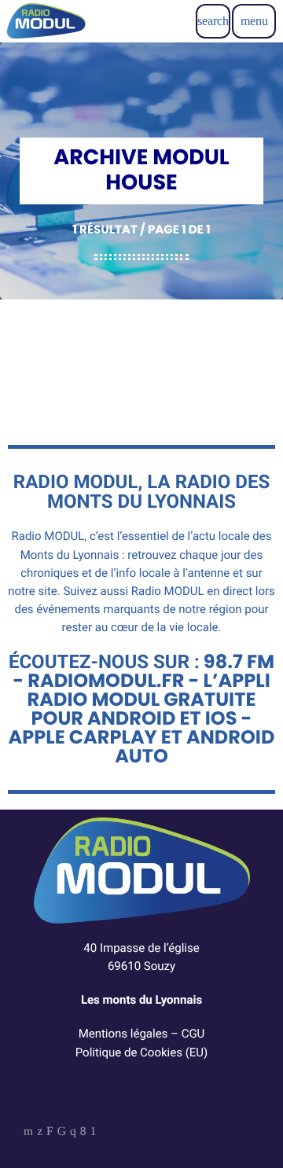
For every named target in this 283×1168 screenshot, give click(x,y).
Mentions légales (123, 1034)
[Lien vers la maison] (46, 21)
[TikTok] (61, 1132)
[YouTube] (28, 1132)
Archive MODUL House (157, 349)
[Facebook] (83, 1132)
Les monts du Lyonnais (141, 1000)
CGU (193, 1034)
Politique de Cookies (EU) (141, 1052)
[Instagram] (73, 1132)
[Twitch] (49, 1132)
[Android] (93, 1132)
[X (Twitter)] (39, 1132)
